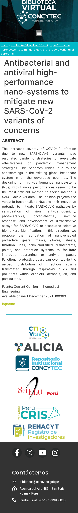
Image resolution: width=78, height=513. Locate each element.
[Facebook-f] (17, 453)
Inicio (4, 45)
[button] (39, 33)
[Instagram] (55, 453)
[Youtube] (42, 453)
